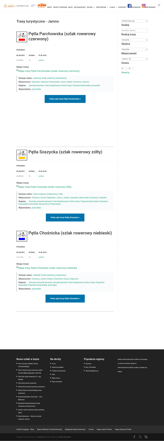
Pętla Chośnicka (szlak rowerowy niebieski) (70, 233)
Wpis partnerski (57, 382)
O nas (112, 7)
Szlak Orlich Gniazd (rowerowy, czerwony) (31, 387)
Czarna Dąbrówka (47, 197)
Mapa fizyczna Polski (123, 429)
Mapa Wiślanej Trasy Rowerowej (49, 429)
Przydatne (101, 7)
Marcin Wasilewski (65, 437)
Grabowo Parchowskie (50, 82)
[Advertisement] (65, 129)
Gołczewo (36, 82)
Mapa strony (56, 378)
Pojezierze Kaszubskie (37, 285)
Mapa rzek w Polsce (104, 429)
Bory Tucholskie (91, 367)
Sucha (66, 279)
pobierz (41, 60)
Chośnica (35, 197)
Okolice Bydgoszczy (92, 371)
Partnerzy (40, 437)
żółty (61, 194)
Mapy (49, 7)
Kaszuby (32, 201)
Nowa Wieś (84, 197)
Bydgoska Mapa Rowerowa (75, 429)
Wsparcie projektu (58, 367)
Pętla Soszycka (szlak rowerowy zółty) (65, 151)
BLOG (70, 7)
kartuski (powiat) (60, 282)
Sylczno (85, 82)
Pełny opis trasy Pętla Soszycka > (65, 217)
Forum (91, 429)
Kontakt (122, 7)
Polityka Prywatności (59, 371)
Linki (53, 374)
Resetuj (125, 72)
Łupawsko (74, 197)
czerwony (37, 78)
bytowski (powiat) (36, 85)
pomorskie (95, 85)
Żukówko (103, 197)
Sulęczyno (74, 279)
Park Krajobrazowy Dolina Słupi (58, 85)
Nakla (69, 82)
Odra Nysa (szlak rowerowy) (27, 383)
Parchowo (77, 82)
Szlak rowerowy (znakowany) (54, 78)
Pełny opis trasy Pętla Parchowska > (65, 99)
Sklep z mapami (60, 7)
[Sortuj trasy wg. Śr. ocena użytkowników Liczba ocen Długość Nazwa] (134, 21)
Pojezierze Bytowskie (81, 85)
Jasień (66, 197)
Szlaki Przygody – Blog (25, 429)
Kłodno (50, 279)
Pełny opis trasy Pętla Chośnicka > (65, 298)
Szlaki (90, 7)
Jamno (64, 82)
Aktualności (80, 7)
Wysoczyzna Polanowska (50, 204)
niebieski (36, 275)
